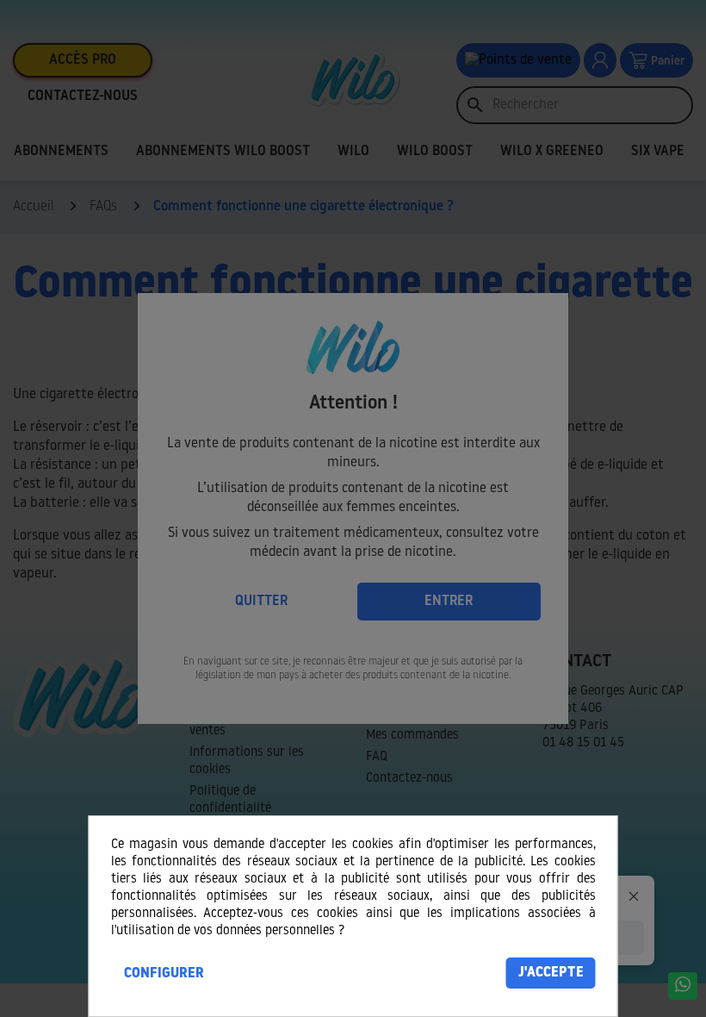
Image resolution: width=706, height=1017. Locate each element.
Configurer (164, 974)
